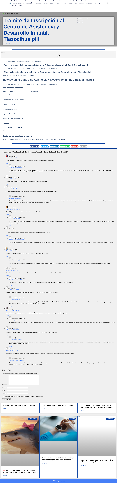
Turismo (87, 1)
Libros (64, 3)
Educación (29, 3)
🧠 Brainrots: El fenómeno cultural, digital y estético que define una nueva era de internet (19, 471)
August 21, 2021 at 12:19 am (13, 209)
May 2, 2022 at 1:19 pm (12, 250)
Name (4, 387)
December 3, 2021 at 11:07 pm (16, 280)
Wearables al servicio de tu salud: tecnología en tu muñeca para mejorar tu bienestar (58, 458)
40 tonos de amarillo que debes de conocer (19, 405)
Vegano (58, 3)
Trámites (94, 1)
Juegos (45, 3)
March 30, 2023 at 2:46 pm (12, 310)
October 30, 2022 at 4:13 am (16, 320)
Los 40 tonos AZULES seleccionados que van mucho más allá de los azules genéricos (97, 406)
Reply (7, 163)
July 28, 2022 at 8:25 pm (12, 270)
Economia (48, 1)
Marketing (97, 3)
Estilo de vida (15, 1)
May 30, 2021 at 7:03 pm (15, 339)
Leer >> (5, 409)
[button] (108, 3)
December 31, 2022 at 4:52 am (13, 289)
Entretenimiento (57, 1)
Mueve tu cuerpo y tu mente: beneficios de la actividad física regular (97, 461)
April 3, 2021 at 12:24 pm (12, 158)
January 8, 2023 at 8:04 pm (15, 219)
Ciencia (34, 1)
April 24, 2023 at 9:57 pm (12, 329)
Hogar (20, 5)
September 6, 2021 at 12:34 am (16, 360)
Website (4, 393)
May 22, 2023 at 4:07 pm (12, 350)
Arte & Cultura (25, 1)
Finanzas (89, 3)
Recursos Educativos (18, 3)
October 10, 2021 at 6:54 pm (13, 230)
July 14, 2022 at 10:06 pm (15, 167)
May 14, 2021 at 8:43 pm (15, 299)
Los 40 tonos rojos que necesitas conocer (57, 405)
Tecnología (79, 1)
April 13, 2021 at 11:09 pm (12, 188)
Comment (5, 384)
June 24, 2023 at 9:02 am (15, 198)
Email (4, 390)
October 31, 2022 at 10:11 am (16, 239)
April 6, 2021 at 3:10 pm (12, 178)
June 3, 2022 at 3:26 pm (15, 260)
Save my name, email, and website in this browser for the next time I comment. (24, 396)
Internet (14, 5)
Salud (66, 1)
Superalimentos (79, 3)
